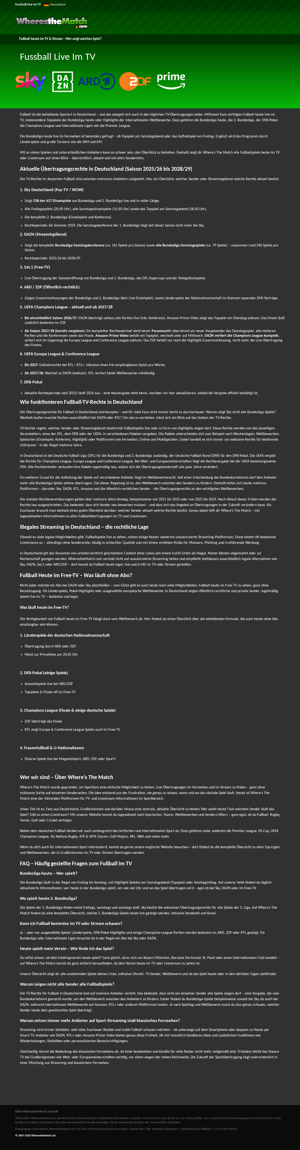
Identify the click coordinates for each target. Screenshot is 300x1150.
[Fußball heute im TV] (51, 28)
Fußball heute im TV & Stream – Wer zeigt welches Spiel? (60, 39)
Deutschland (58, 4)
